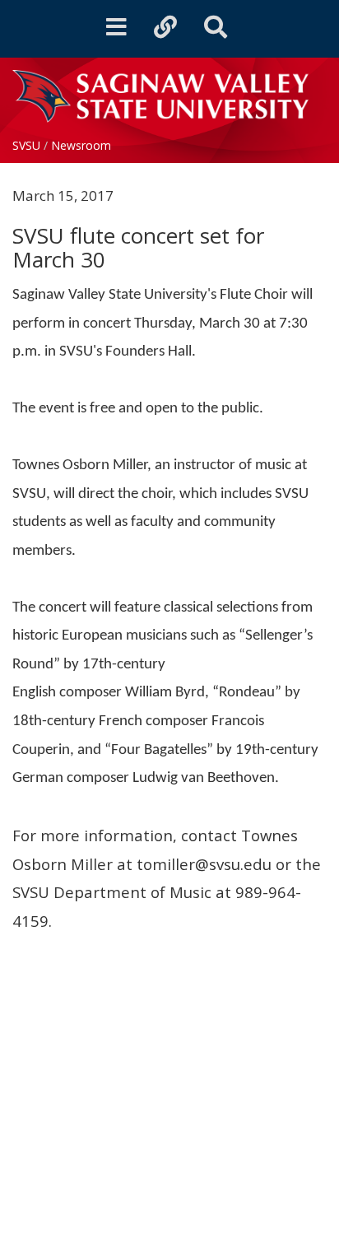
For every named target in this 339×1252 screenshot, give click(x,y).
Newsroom (81, 145)
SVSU (26, 145)
